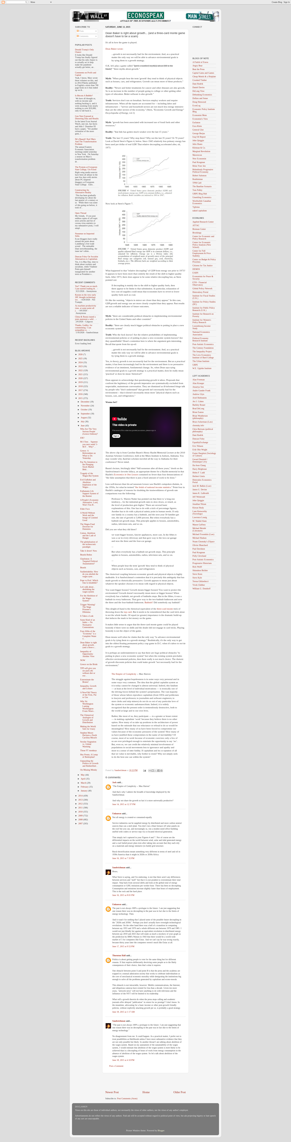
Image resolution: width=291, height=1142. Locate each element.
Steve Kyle (197, 578)
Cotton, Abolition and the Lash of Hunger (88, 535)
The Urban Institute (200, 361)
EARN (195, 273)
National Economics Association (201, 333)
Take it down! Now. (88, 551)
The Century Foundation (203, 348)
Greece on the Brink (88, 664)
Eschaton (196, 122)
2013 (80, 800)
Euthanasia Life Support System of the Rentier (89, 493)
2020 (80, 378)
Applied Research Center (203, 222)
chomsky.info (198, 425)
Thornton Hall (119, 955)
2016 (80, 394)
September (85, 414)
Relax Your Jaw (199, 166)
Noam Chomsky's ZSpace (203, 541)
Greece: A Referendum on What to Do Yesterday (88, 454)
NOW (82, 660)
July (83, 421)
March (84, 783)
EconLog (196, 105)
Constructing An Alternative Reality (83, 191)
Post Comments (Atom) (127, 1098)
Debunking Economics (202, 95)
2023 (80, 366)
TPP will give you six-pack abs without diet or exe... (88, 672)
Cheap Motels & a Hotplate (204, 76)
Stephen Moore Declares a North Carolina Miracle (88, 735)
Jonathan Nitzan (199, 504)
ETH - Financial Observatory (199, 283)
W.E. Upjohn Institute (201, 368)
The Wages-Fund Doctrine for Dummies (87, 526)
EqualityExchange (200, 442)
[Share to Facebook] (158, 770)
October (84, 409)
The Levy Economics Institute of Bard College (203, 356)
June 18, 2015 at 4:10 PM (123, 1060)
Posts (81, 31)
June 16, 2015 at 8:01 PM (123, 895)
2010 (80, 812)
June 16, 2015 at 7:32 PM (123, 858)
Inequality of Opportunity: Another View (87, 653)
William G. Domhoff (201, 588)
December (85, 402)
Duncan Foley (198, 439)
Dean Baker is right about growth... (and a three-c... (88, 645)
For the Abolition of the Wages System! (88, 598)
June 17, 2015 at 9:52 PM (123, 946)
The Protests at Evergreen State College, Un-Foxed (86, 168)
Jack (114, 782)
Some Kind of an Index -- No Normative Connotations (87, 623)
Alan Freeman (198, 380)
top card (128, 612)
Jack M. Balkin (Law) (201, 486)
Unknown (116, 813)
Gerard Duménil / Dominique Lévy (200, 460)
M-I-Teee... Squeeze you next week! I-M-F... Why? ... (89, 444)
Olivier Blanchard (200, 545)
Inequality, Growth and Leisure (88, 687)
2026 (80, 354)
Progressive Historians (202, 563)
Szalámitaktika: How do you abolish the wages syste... (89, 574)
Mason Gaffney (199, 525)
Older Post (179, 1092)
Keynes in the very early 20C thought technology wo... (85, 297)
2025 (80, 358)
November (85, 406)
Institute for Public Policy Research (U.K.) (203, 309)
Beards (83, 567)
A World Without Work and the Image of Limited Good (89, 516)
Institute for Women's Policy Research (201, 321)
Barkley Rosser (198, 405)
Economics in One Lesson (126, 474)
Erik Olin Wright (199, 450)
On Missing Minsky (88, 770)
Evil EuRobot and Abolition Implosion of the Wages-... (88, 483)
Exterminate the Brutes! (87, 680)
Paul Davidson (198, 549)
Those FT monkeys (88, 750)
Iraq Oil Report (199, 137)
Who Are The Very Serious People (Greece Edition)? (89, 431)
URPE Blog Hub (199, 194)
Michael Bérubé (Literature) (199, 529)
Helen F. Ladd (198, 473)
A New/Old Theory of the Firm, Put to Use (88, 694)
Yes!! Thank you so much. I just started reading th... (86, 287)
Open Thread (80, 213)
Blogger (161, 1130)
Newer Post (112, 1092)
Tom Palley (197, 190)
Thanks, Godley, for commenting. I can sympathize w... (83, 327)
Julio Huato (197, 144)
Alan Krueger (198, 383)
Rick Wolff (197, 567)
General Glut (198, 130)
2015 (80, 398)
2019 (80, 382)
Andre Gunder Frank (201, 390)
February (85, 787)
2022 (80, 370)
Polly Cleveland (199, 556)
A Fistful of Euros (200, 62)
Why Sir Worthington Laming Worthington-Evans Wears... (87, 706)
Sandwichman (118, 867)
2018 (80, 386)
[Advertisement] (145, 1081)
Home (146, 1092)
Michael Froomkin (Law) (203, 534)
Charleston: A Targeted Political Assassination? (89, 561)
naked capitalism (199, 211)
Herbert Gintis (198, 476)
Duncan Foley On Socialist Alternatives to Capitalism (86, 257)
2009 (80, 816)
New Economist (199, 159)
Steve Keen (197, 574)
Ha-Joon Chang (199, 465)
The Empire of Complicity (124, 674)
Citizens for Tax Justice (202, 265)
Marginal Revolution (201, 151)
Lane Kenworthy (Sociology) (199, 512)
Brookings (196, 233)
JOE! (82, 438)
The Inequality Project (202, 351)
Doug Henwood (199, 102)
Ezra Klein (197, 126)
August (84, 417)
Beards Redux (86, 555)
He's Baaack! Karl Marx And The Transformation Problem (86, 141)
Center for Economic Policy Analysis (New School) (201, 244)
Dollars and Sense (200, 98)
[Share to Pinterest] (161, 770)
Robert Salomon (199, 175)
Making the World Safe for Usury (88, 727)
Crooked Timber (199, 80)
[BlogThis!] (152, 770)
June (83, 426)
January (84, 791)
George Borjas (198, 133)
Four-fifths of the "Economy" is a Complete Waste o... (88, 635)
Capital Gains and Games (203, 73)
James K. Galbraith (200, 493)
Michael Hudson (199, 538)
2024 (80, 362)
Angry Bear (197, 66)
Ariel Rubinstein (199, 398)
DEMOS (196, 269)
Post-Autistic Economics (203, 344)
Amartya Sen (198, 387)
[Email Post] (144, 770)
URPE (195, 365)
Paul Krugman (198, 162)
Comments (83, 36)
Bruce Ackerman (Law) (202, 422)
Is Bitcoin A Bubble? (84, 95)
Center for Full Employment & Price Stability (201, 253)
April (83, 779)
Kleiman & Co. (199, 148)
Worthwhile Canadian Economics (201, 202)
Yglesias (196, 207)
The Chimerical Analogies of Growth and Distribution (87, 719)
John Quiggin (198, 140)
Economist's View (200, 119)
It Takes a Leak (86, 616)
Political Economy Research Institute (200, 339)
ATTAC (195, 225)
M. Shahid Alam (199, 521)
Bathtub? (149, 602)
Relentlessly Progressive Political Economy (202, 170)
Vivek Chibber (198, 585)
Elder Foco (85, 509)
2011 (80, 808)
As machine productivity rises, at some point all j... (85, 308)
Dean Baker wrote (114, 49)
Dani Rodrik (197, 84)
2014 (80, 796)
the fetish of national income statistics (153, 487)
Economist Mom (199, 115)
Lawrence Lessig (199, 517)
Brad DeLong (198, 408)
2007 (80, 823)
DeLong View (198, 91)
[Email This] (149, 770)
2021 (80, 374)
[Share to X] (155, 770)
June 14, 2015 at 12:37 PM (123, 804)
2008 (80, 819)
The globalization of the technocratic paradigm (89, 544)
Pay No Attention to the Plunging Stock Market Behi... (88, 466)
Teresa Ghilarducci (200, 581)
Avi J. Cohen (198, 401)
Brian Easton (198, 412)
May (83, 775)
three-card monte (165, 609)
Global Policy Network (202, 288)
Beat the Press (198, 69)
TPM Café (196, 183)
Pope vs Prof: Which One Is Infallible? (89, 581)
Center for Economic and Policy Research (203, 237)
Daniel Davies (198, 87)
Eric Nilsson (197, 446)
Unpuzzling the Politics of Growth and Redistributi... (89, 763)
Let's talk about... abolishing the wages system (87, 589)
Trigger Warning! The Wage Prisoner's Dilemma (87, 608)
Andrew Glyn (198, 394)
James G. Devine (199, 489)
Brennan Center (199, 229)
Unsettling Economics (201, 197)
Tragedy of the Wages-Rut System (89, 474)
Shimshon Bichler (200, 570)
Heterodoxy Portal (200, 292)
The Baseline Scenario (202, 186)
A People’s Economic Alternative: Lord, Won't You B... (89, 502)
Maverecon (197, 155)
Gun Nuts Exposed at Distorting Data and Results (87, 117)
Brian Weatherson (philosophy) (200, 417)
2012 (80, 804)
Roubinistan (197, 179)
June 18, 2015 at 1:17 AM (123, 1012)
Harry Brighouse (199, 469)
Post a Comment (116, 1066)
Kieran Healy (198, 508)
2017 (80, 390)
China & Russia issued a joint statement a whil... (85, 318)
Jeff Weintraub (198, 497)
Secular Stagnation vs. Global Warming (88, 744)
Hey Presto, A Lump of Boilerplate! (89, 755)
